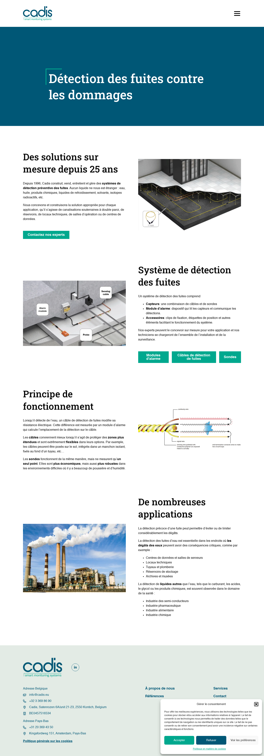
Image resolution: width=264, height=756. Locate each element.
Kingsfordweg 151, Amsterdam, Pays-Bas (57, 733)
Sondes (230, 357)
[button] (256, 704)
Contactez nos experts (46, 235)
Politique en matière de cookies (209, 749)
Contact (219, 696)
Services (220, 688)
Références (154, 696)
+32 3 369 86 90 (40, 701)
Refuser (211, 740)
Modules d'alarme (153, 357)
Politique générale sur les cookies (47, 741)
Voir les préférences (243, 740)
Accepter (179, 740)
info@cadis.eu (39, 695)
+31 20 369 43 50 (41, 727)
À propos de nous (160, 688)
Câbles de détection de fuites (193, 357)
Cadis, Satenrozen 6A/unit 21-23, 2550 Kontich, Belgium (67, 707)
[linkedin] (75, 667)
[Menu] (237, 13)
